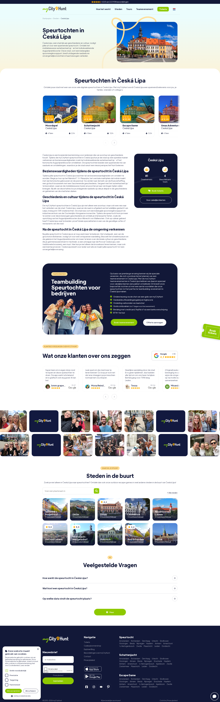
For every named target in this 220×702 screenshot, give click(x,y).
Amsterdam (124, 641)
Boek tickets (157, 190)
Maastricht (148, 646)
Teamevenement (144, 9)
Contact (87, 656)
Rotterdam (135, 641)
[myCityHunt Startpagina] (57, 9)
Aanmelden (58, 681)
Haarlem (149, 643)
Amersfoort (168, 643)
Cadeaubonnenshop (92, 646)
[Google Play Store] (92, 676)
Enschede (158, 661)
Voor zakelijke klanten (155, 200)
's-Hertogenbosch (126, 646)
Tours (129, 9)
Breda (132, 643)
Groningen (123, 643)
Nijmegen (140, 643)
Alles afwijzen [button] (30, 691)
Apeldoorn (160, 664)
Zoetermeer (124, 666)
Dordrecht (166, 646)
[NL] (174, 9)
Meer (111, 612)
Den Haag (146, 641)
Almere (133, 661)
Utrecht (155, 641)
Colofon (163, 700)
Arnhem (158, 643)
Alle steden (172, 493)
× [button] (38, 649)
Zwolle (139, 646)
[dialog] (22, 672)
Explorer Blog (89, 649)
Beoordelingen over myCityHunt (97, 653)
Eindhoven (164, 641)
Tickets (87, 642)
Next (114, 142)
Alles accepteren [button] (13, 691)
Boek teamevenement (124, 322)
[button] (21, 696)
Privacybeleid (58, 675)
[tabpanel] (147, 175)
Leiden (157, 646)
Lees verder (25, 665)
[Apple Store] (92, 668)
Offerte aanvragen (154, 322)
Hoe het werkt (103, 9)
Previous (105, 142)
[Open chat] (214, 696)
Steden (118, 9)
